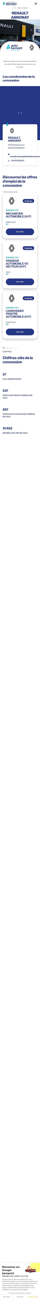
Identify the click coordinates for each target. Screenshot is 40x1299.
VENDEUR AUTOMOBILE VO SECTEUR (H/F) (17, 263)
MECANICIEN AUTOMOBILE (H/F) (18, 215)
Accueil (14, 8)
